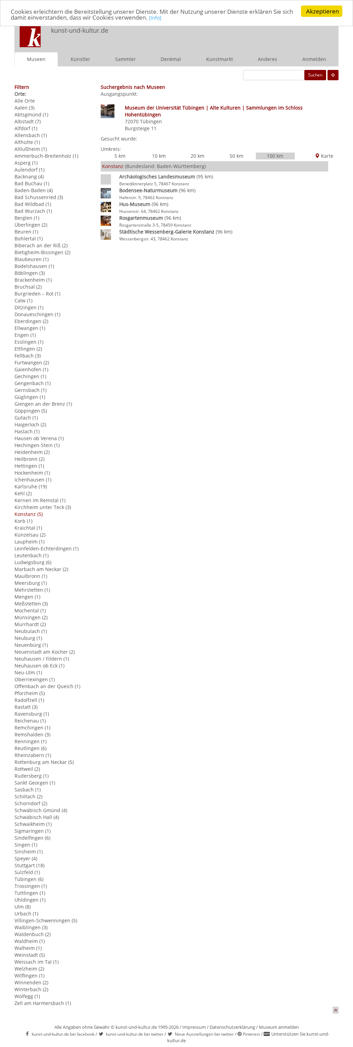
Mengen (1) (27, 596)
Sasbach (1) (27, 789)
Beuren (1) (26, 231)
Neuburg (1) (28, 638)
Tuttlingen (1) (29, 893)
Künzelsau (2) (30, 534)
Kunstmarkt (219, 59)
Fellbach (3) (27, 355)
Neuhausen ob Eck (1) (39, 665)
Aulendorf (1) (29, 169)
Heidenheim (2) (32, 452)
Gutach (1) (26, 417)
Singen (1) (25, 844)
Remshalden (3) (32, 734)
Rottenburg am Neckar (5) (44, 762)
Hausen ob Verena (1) (39, 438)
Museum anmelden (279, 1027)
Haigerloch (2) (30, 424)
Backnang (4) (29, 176)
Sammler (125, 59)
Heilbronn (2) (29, 459)
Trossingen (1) (30, 886)
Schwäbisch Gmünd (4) (40, 810)
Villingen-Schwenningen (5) (45, 920)
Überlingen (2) (30, 224)
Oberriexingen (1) (34, 679)
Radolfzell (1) (29, 700)
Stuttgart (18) (29, 865)
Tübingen (151, 121)
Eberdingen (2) (31, 321)
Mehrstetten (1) (32, 590)
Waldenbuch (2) (32, 934)
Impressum (194, 1027)
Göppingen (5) (30, 410)
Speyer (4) (25, 858)
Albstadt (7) (27, 121)
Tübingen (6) (28, 879)
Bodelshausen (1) (34, 266)
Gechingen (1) (30, 376)
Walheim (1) (28, 948)
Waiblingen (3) (31, 927)
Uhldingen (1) (30, 899)
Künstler (80, 59)
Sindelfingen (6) (32, 838)
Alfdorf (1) (25, 128)
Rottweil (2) (27, 769)
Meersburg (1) (30, 583)
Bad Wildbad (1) (32, 204)
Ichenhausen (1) (32, 479)
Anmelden (314, 59)
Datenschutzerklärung (232, 1027)
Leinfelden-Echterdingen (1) (46, 548)
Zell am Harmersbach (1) (42, 1003)
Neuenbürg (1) (31, 645)
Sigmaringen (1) (32, 831)
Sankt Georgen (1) (34, 782)
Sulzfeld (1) (27, 872)
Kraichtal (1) (28, 528)
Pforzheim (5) (29, 693)
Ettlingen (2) (28, 348)
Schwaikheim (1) (33, 824)
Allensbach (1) (30, 135)
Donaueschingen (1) (37, 314)
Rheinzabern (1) (32, 755)
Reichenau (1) (30, 720)
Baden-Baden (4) (33, 190)
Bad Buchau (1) (31, 183)
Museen (36, 59)
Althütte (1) (27, 142)
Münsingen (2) (31, 617)
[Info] (155, 17)
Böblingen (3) (29, 273)
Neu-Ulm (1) (28, 672)
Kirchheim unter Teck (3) (42, 507)
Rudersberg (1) (31, 776)
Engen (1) (25, 335)
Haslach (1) (27, 431)
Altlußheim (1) (30, 149)
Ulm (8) (22, 906)
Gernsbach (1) (30, 390)
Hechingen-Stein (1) (37, 445)
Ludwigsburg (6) (32, 562)
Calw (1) (23, 300)
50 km (236, 156)
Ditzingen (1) (28, 307)
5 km (119, 156)
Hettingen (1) (29, 466)
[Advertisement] (247, 36)
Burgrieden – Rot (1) (37, 293)
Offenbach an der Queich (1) (47, 686)
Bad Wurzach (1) (33, 211)
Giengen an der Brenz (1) (43, 404)
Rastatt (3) (26, 707)
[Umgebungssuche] (333, 75)
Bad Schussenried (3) (38, 197)
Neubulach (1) (30, 631)
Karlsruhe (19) (30, 486)
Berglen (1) (26, 218)
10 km (159, 156)
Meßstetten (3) (31, 603)
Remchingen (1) (32, 727)
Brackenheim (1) (33, 280)
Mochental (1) (30, 610)
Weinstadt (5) (29, 955)
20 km (197, 156)
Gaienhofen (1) (31, 369)
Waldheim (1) (29, 941)
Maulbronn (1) (30, 576)
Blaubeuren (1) (31, 259)
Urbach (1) (26, 913)
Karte (326, 156)
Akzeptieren (322, 11)
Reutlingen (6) (30, 748)
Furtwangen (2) (31, 362)
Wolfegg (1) (27, 996)
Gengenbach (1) (32, 383)
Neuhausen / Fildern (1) (41, 658)
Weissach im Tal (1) (36, 961)
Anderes (267, 59)
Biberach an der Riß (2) (41, 245)
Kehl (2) (23, 493)
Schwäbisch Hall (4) (36, 817)
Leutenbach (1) (31, 555)
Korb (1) (23, 521)
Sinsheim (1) (28, 851)
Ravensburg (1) (31, 714)
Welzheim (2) (29, 968)
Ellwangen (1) (29, 328)
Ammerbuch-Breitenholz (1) (46, 156)
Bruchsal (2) (28, 286)
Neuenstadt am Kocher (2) (44, 652)
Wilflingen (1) (29, 975)
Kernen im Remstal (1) (39, 500)
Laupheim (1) (29, 541)
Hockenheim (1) (32, 472)
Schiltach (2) (28, 796)
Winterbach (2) (31, 989)
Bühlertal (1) (28, 238)
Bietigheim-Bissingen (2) (42, 252)
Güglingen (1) (29, 397)
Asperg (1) (26, 162)
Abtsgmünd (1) (31, 114)
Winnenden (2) (31, 982)
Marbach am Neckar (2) (41, 569)
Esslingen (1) (28, 342)
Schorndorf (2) (30, 803)
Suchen (315, 75)
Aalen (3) (24, 107)
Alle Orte (24, 100)
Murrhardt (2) (30, 624)
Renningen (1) (30, 741)
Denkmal (171, 59)
